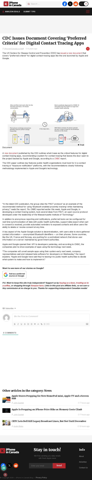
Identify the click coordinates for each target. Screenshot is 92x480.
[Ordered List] (28, 324)
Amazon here (37, 285)
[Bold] (14, 324)
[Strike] (24, 324)
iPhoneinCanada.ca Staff (14, 49)
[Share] (88, 49)
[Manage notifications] (5, 475)
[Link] (41, 324)
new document (11, 153)
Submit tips (29, 11)
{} (45, 324)
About (81, 456)
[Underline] (21, 324)
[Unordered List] (31, 324)
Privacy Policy (41, 478)
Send (59, 465)
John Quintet (19, 403)
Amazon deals (12, 11)
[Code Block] (38, 324)
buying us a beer (67, 283)
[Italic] (18, 324)
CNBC (57, 158)
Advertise (83, 462)
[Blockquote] (35, 324)
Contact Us (83, 468)
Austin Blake (18, 426)
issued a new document (71, 53)
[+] (48, 324)
